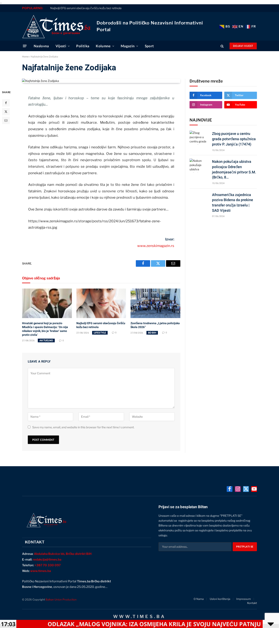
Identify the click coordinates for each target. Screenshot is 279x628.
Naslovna (41, 46)
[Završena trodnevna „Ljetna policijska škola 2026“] (155, 303)
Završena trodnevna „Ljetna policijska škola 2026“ (155, 325)
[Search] (222, 46)
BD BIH (152, 332)
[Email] (6, 120)
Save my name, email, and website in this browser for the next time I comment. (83, 427)
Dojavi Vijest (243, 45)
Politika (82, 46)
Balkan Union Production (61, 599)
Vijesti (61, 46)
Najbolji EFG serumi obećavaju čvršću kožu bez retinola (86, 8)
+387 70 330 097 (48, 565)
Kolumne (103, 46)
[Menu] (25, 46)
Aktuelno (46, 340)
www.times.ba (40, 571)
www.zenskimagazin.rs (155, 246)
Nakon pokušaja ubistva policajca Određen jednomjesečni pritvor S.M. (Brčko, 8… (234, 169)
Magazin (128, 46)
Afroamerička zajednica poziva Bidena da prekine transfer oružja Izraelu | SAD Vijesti (232, 203)
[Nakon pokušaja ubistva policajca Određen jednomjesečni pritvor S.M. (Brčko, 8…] (199, 166)
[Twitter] (6, 111)
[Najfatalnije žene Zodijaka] (40, 81)
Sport (149, 46)
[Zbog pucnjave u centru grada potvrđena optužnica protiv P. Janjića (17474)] (199, 138)
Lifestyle (100, 332)
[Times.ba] (56, 26)
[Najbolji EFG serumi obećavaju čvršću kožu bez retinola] (101, 303)
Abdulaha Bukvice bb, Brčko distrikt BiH (63, 554)
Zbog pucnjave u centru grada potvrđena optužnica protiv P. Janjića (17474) (234, 138)
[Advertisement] (223, 252)
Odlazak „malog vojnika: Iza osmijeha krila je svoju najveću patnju (135, 624)
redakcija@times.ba (47, 559)
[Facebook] (6, 103)
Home (25, 56)
